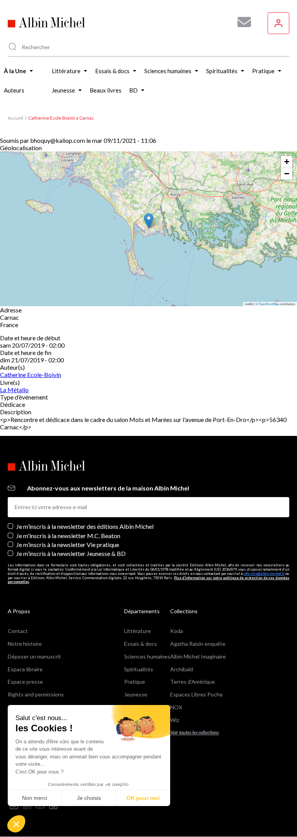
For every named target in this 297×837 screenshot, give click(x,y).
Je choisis (89, 798)
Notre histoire (25, 643)
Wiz (174, 720)
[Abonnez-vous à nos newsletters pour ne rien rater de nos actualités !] (241, 22)
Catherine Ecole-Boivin (30, 374)
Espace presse (25, 681)
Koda (176, 631)
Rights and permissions (36, 694)
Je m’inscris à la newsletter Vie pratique (67, 544)
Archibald (181, 669)
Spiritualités (138, 669)
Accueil (15, 118)
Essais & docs (140, 643)
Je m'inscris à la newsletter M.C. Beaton (68, 535)
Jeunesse (135, 694)
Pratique (134, 681)
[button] (16, 824)
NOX (176, 707)
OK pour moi (143, 798)
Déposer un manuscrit (34, 656)
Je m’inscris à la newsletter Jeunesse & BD (71, 553)
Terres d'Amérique (192, 681)
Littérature (137, 631)
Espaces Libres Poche (196, 694)
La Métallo (14, 389)
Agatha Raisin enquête (197, 643)
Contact (18, 631)
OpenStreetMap (269, 304)
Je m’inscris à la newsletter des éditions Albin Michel (85, 526)
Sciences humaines (147, 656)
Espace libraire (25, 669)
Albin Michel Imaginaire (198, 656)
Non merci (34, 798)
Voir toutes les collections (194, 733)
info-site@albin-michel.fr (264, 573)
